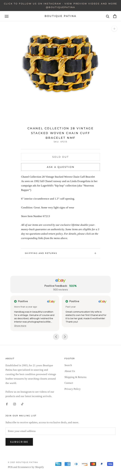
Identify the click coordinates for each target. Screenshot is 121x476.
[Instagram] (14, 404)
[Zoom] (114, 28)
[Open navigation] (7, 16)
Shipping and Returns (41, 253)
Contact (68, 382)
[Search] (107, 16)
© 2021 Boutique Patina (23, 462)
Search (68, 365)
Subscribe (19, 441)
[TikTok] (22, 404)
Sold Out (60, 156)
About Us (69, 371)
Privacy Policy (72, 388)
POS (10, 467)
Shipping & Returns (75, 377)
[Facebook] (7, 404)
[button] (20, 325)
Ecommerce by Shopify (31, 467)
